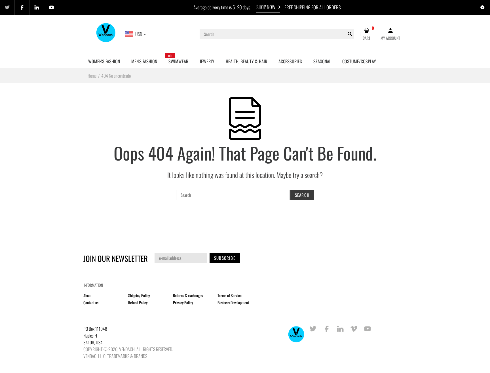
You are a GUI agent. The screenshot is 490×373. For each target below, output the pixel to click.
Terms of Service (229, 295)
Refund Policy (137, 302)
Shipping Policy (139, 295)
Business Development (233, 302)
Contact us (90, 302)
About (87, 295)
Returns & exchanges (188, 295)
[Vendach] (106, 33)
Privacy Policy (183, 302)
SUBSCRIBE (224, 258)
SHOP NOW (265, 6)
